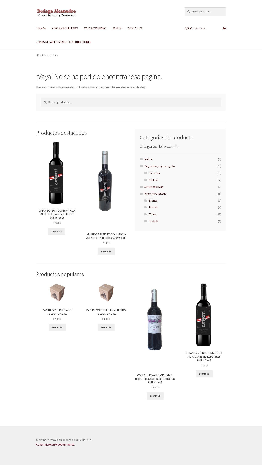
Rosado (153, 207)
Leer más (57, 231)
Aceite (148, 159)
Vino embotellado (155, 193)
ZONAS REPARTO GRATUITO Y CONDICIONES (63, 42)
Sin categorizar (153, 186)
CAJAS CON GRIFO (95, 28)
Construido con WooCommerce (55, 444)
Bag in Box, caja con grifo (159, 166)
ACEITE (117, 28)
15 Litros (154, 173)
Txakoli (153, 221)
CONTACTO (135, 28)
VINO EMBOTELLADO (65, 28)
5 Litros (153, 180)
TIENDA (41, 28)
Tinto (152, 214)
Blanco (153, 200)
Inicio (43, 55)
